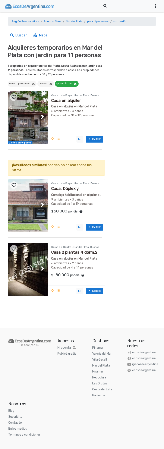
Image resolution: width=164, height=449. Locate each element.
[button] (42, 117)
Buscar (20, 35)
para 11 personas (98, 21)
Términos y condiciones (24, 434)
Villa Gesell (99, 359)
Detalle (96, 139)
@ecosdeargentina (145, 364)
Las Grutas (99, 383)
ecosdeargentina (144, 352)
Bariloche (98, 395)
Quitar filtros (65, 83)
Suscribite (15, 417)
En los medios (17, 428)
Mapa (42, 35)
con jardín (119, 21)
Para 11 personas (20, 83)
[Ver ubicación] (52, 138)
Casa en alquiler (66, 100)
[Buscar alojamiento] (105, 6)
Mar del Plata (74, 21)
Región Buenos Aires (25, 21)
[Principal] (29, 341)
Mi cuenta (64, 347)
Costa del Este (102, 389)
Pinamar (98, 347)
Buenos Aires (52, 21)
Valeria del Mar (102, 353)
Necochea (99, 377)
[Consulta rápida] (79, 139)
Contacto (15, 422)
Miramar (97, 371)
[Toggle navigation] (155, 6)
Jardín (44, 83)
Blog (11, 411)
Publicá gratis (66, 353)
